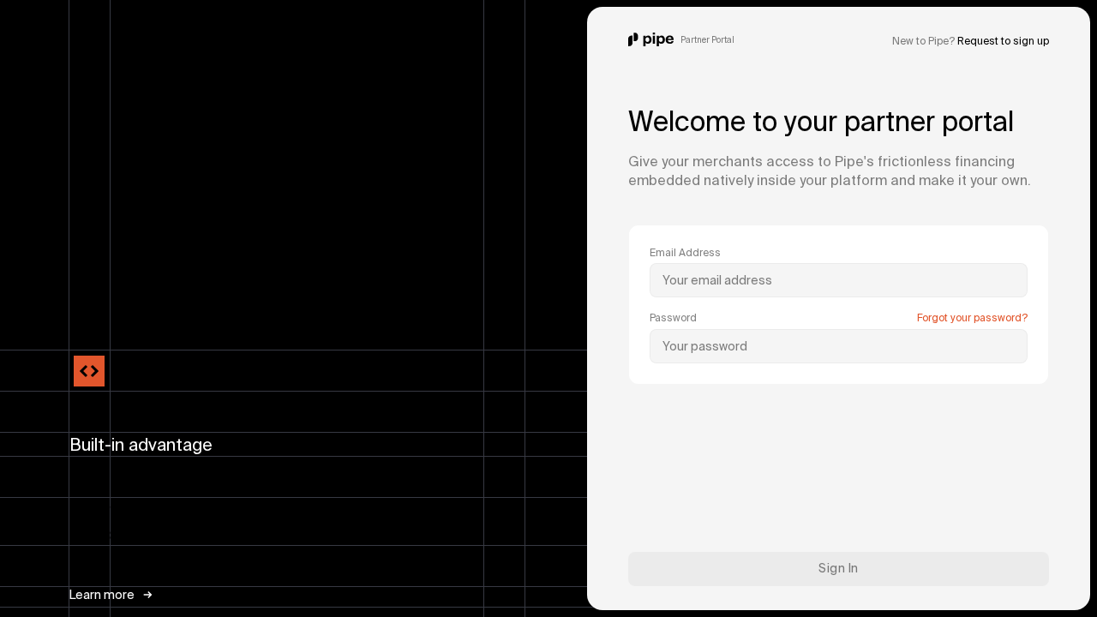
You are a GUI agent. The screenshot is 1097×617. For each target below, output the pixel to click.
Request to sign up (1003, 40)
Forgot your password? (972, 317)
